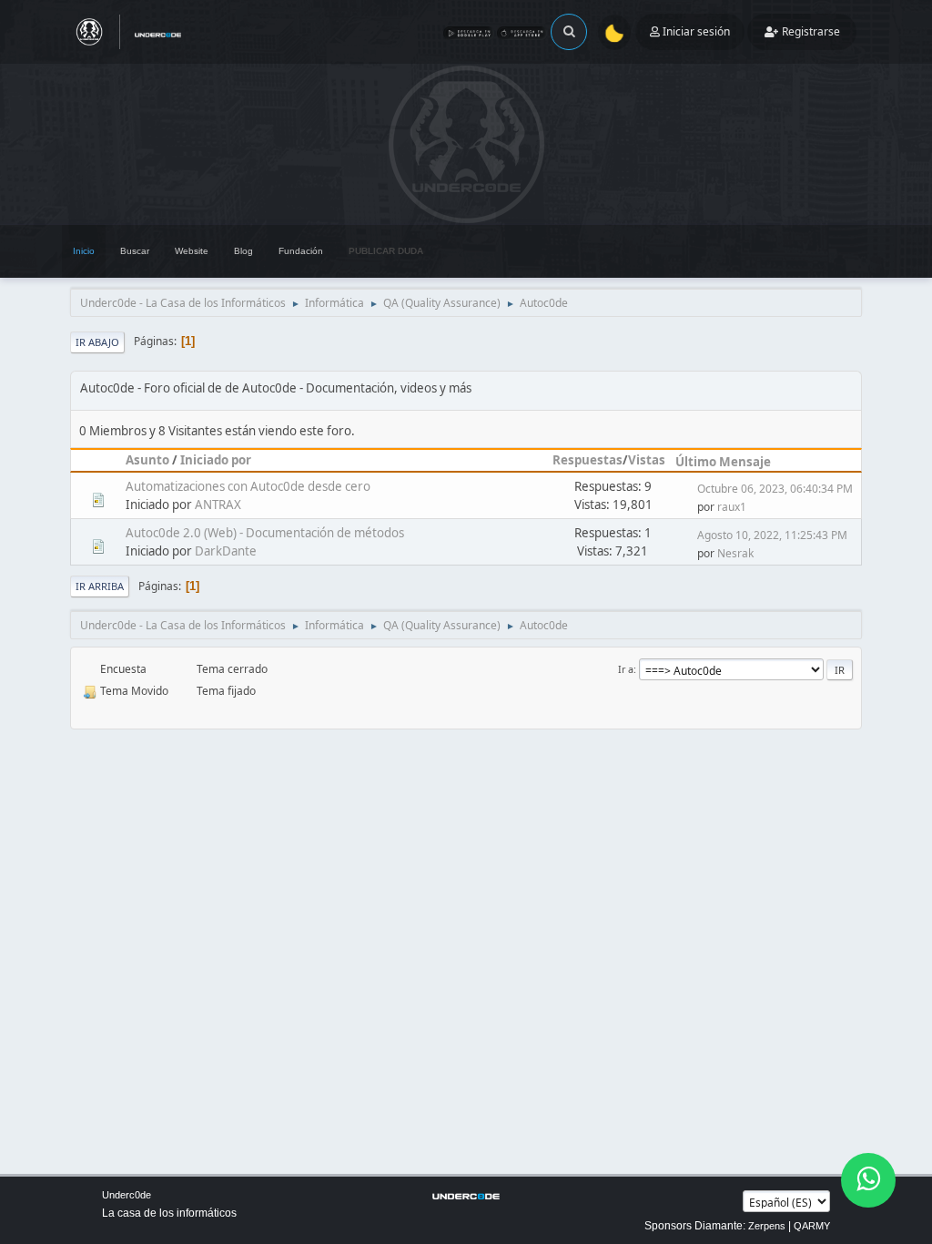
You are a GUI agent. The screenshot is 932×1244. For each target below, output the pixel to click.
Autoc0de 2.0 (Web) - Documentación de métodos (265, 533)
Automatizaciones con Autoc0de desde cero (248, 486)
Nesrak (735, 553)
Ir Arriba (100, 586)
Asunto (147, 460)
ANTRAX (218, 504)
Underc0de (126, 1194)
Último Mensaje (723, 462)
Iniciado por (215, 460)
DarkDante (226, 551)
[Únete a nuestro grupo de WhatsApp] (868, 1180)
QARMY (812, 1225)
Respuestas (587, 460)
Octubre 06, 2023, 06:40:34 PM (775, 488)
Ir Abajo (97, 342)
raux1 (731, 507)
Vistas (646, 460)
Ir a (625, 669)
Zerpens (766, 1225)
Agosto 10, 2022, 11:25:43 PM (772, 535)
